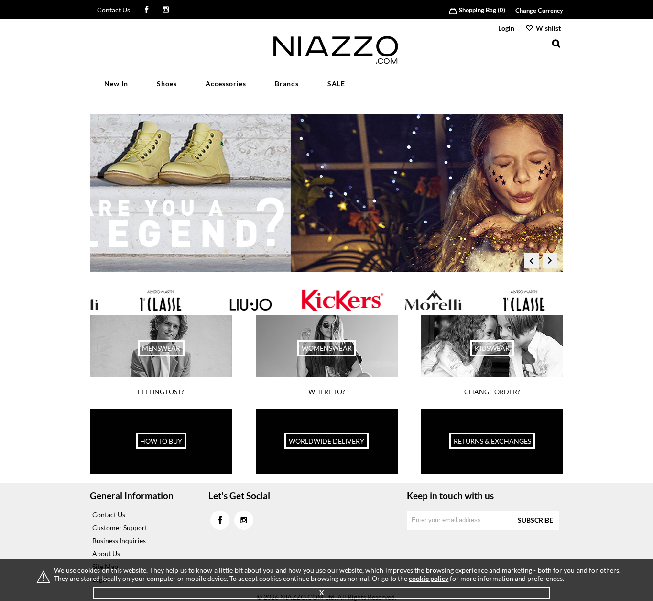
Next (550, 262)
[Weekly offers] (161, 374)
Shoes (167, 83)
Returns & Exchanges (492, 441)
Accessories (226, 83)
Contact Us (113, 10)
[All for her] (327, 374)
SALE (336, 83)
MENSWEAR (161, 348)
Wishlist (548, 28)
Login (506, 28)
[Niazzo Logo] (335, 61)
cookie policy (428, 578)
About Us (106, 553)
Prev (531, 262)
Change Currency (539, 10)
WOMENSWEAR (327, 348)
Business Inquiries (119, 540)
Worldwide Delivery (326, 441)
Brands (287, 83)
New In (116, 83)
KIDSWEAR (492, 348)
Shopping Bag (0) (482, 10)
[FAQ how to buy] (161, 471)
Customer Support (119, 527)
